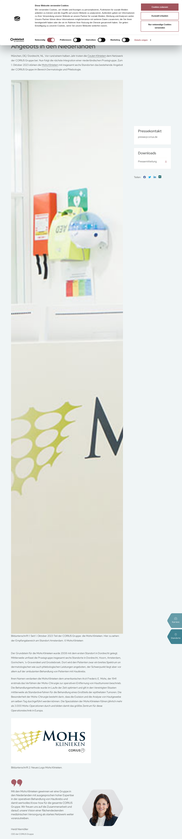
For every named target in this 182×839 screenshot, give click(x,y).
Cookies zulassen (160, 7)
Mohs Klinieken (50, 65)
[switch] (77, 40)
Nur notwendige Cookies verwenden (159, 26)
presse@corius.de (147, 137)
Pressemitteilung (147, 161)
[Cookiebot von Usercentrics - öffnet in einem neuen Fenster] (17, 40)
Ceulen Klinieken (97, 56)
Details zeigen (141, 40)
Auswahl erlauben (159, 16)
